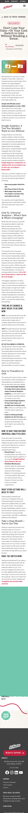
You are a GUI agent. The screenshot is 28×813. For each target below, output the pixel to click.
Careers (5, 787)
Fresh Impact (7, 785)
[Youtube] (21, 772)
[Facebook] (7, 772)
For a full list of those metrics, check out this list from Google (14, 275)
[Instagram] (12, 772)
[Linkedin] (16, 772)
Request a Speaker (9, 782)
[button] (24, 6)
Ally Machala (9, 47)
